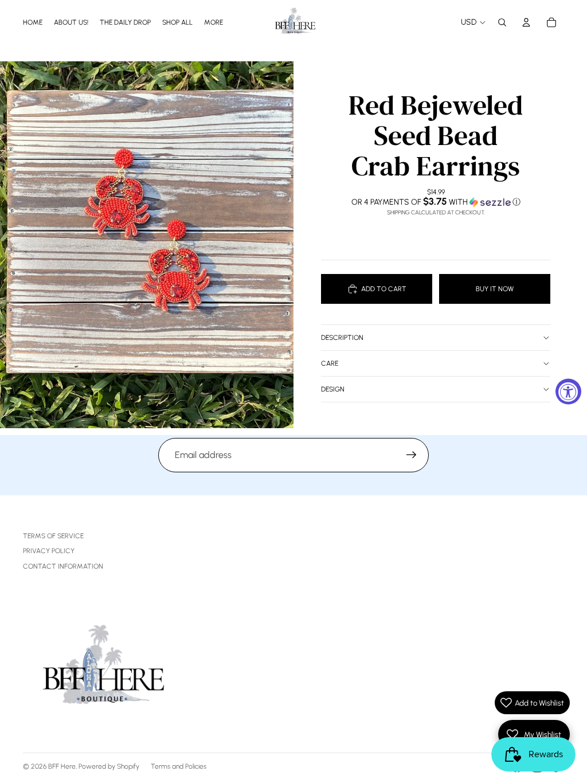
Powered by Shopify (109, 766)
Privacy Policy (49, 551)
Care (329, 363)
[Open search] (502, 22)
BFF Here (62, 766)
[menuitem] (213, 22)
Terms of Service (53, 536)
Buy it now (495, 289)
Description (342, 338)
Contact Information (63, 566)
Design (333, 389)
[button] (435, 202)
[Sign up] (412, 455)
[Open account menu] (526, 22)
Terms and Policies (178, 766)
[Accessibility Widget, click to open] (568, 392)
